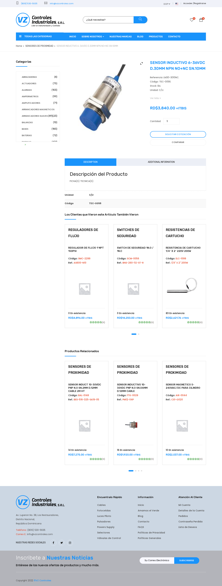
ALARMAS (27, 90)
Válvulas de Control (109, 538)
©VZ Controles (42, 580)
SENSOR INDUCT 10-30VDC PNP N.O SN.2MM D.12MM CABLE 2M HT (84, 388)
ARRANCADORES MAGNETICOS (38, 109)
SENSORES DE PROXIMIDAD (39, 46)
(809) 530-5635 (28, 3)
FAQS (141, 527)
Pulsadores (104, 521)
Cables (101, 505)
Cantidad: (155, 121)
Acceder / (188, 3)
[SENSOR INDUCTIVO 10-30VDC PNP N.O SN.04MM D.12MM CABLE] (135, 425)
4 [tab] (141, 470)
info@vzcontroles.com (61, 3)
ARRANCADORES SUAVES (35, 115)
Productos (156, 36)
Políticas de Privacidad (151, 532)
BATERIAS (27, 135)
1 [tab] (133, 334)
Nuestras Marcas (121, 36)
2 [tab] (138, 334)
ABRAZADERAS (29, 77)
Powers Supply (105, 527)
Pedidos (183, 516)
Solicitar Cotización (178, 134)
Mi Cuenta (184, 505)
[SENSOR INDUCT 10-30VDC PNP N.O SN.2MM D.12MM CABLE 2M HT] (86, 425)
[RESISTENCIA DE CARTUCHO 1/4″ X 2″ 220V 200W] (184, 288)
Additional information (161, 162)
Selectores (103, 532)
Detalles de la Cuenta (191, 510)
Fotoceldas (104, 510)
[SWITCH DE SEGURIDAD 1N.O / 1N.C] (135, 288)
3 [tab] (138, 470)
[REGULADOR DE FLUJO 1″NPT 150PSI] (86, 288)
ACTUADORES (29, 83)
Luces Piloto (104, 516)
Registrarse (200, 3)
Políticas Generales (149, 538)
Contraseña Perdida (190, 521)
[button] (201, 20)
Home (19, 46)
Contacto (174, 36)
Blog (140, 36)
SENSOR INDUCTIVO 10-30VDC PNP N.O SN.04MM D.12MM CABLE (132, 388)
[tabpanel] (86, 278)
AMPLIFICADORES (31, 103)
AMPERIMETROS (30, 96)
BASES (25, 128)
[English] (177, 3)
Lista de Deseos (187, 527)
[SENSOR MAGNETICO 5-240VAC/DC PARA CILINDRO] (184, 425)
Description (91, 162)
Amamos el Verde (148, 510)
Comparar (178, 142)
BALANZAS (27, 122)
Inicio (72, 36)
